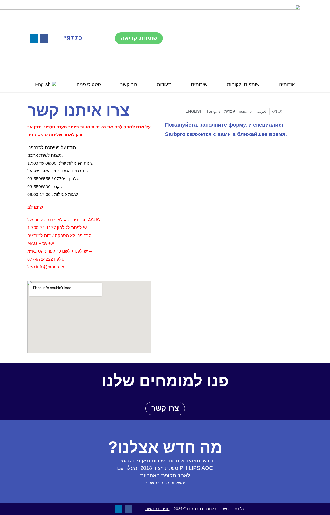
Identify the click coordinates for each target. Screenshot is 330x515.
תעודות (164, 84)
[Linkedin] (34, 38)
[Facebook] (44, 38)
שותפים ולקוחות (243, 84)
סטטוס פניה (89, 84)
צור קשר (128, 84)
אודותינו (287, 84)
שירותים (199, 84)
